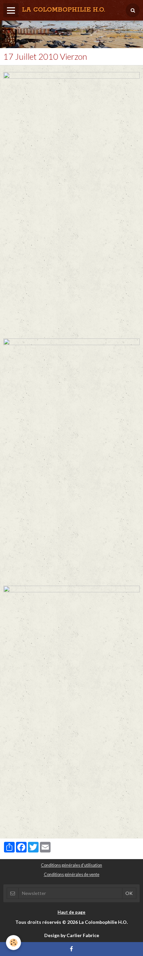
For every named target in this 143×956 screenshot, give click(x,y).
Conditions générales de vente (71, 874)
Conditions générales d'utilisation (71, 865)
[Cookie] (13, 942)
